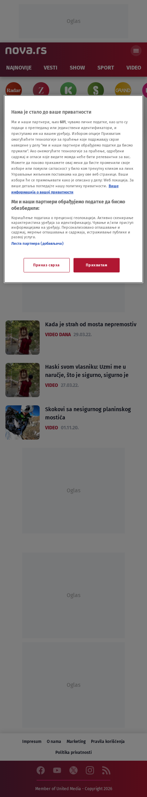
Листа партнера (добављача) (37, 243)
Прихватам (96, 265)
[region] (74, 189)
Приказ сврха (46, 265)
